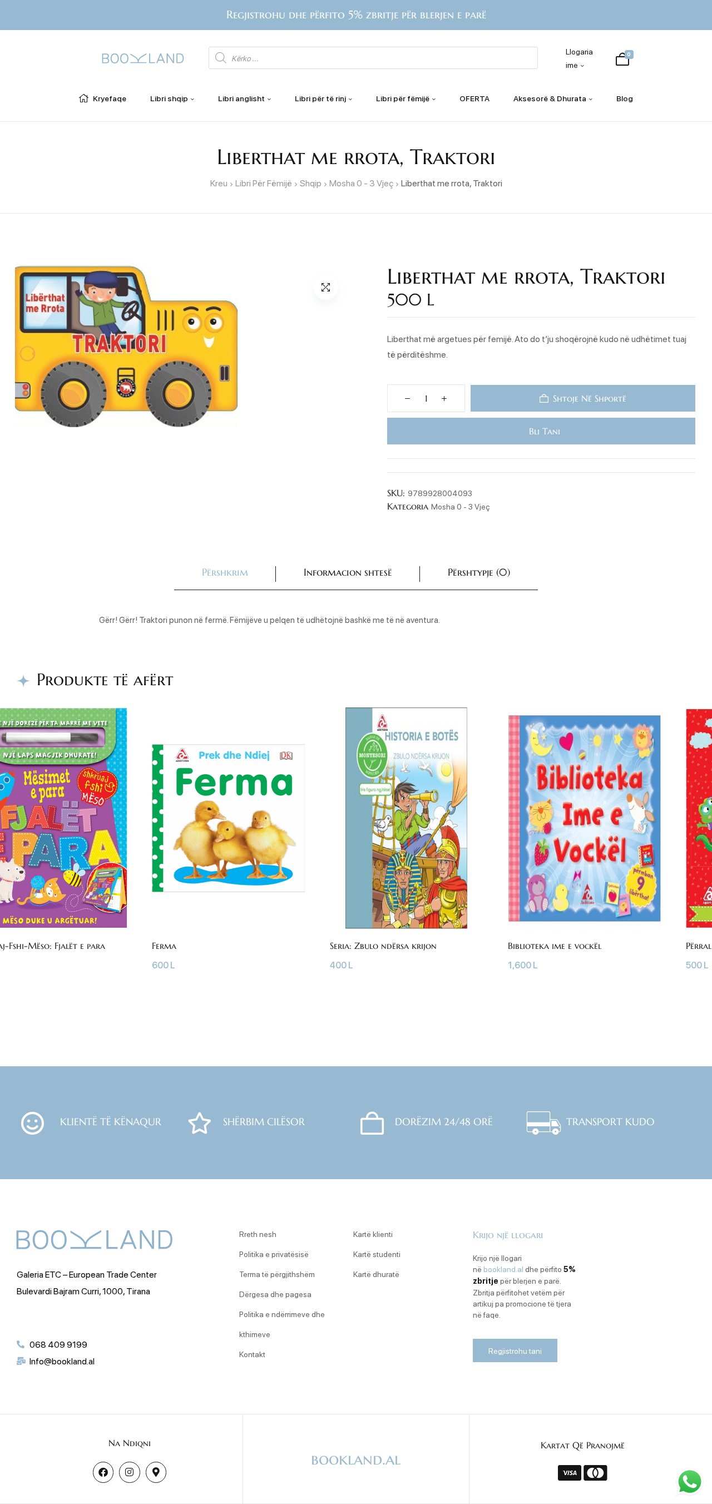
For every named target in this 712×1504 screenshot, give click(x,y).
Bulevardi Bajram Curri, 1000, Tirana (83, 1291)
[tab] (225, 574)
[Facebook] (103, 1472)
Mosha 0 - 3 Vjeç (361, 183)
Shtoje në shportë (589, 398)
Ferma (164, 945)
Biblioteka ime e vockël (554, 945)
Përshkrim (225, 572)
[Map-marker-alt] (156, 1472)
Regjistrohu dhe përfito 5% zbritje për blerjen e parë (356, 15)
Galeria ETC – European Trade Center (87, 1274)
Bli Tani (544, 431)
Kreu (219, 183)
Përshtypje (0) (479, 572)
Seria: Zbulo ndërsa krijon (383, 945)
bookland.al (503, 1269)
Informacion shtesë (348, 572)
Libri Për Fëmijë (263, 183)
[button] (325, 287)
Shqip (311, 183)
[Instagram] (129, 1472)
